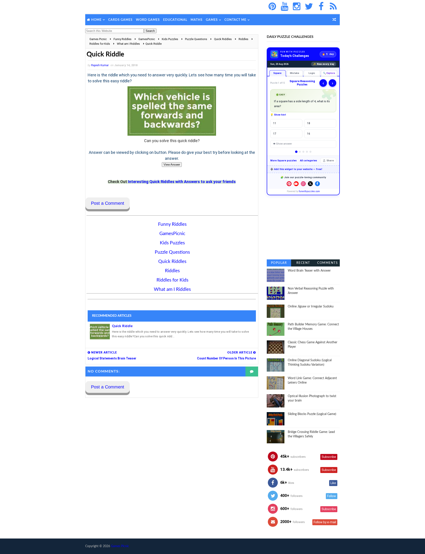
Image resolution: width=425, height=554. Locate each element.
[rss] (333, 6)
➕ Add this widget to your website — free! (296, 169)
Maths (197, 19)
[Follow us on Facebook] (317, 183)
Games (212, 19)
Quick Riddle (122, 326)
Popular (279, 262)
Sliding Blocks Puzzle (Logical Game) (312, 414)
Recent (303, 262)
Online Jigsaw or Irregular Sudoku (311, 306)
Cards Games (120, 19)
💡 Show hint (278, 114)
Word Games (148, 19)
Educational (175, 19)
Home (96, 19)
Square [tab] (277, 73)
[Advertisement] (303, 227)
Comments (327, 262)
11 (274, 123)
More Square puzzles (283, 160)
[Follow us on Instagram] (303, 183)
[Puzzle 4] (307, 152)
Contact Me (235, 19)
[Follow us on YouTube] (296, 183)
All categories (308, 160)
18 (308, 123)
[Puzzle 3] (303, 152)
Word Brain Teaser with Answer (309, 270)
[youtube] (284, 6)
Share (330, 160)
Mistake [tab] (294, 73)
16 (308, 133)
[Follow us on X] (310, 183)
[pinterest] (272, 6)
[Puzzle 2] (300, 152)
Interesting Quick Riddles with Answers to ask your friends (182, 181)
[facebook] (320, 6)
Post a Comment (107, 203)
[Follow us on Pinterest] (289, 183)
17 (274, 133)
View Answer (172, 164)
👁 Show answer (282, 143)
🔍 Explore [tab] (329, 73)
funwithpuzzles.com (309, 191)
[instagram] (296, 6)
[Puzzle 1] (296, 152)
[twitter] (308, 6)
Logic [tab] (312, 73)
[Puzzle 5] (310, 152)
